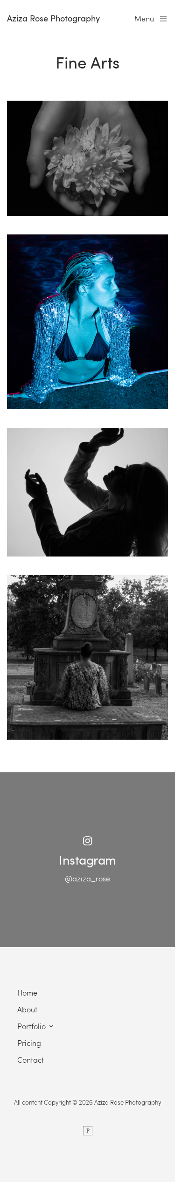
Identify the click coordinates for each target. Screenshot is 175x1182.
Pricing (29, 1043)
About (27, 1009)
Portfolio (31, 1026)
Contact (30, 1060)
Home (27, 992)
